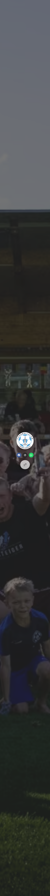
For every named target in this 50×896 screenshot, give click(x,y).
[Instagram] (25, 455)
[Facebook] (19, 455)
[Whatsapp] (31, 455)
